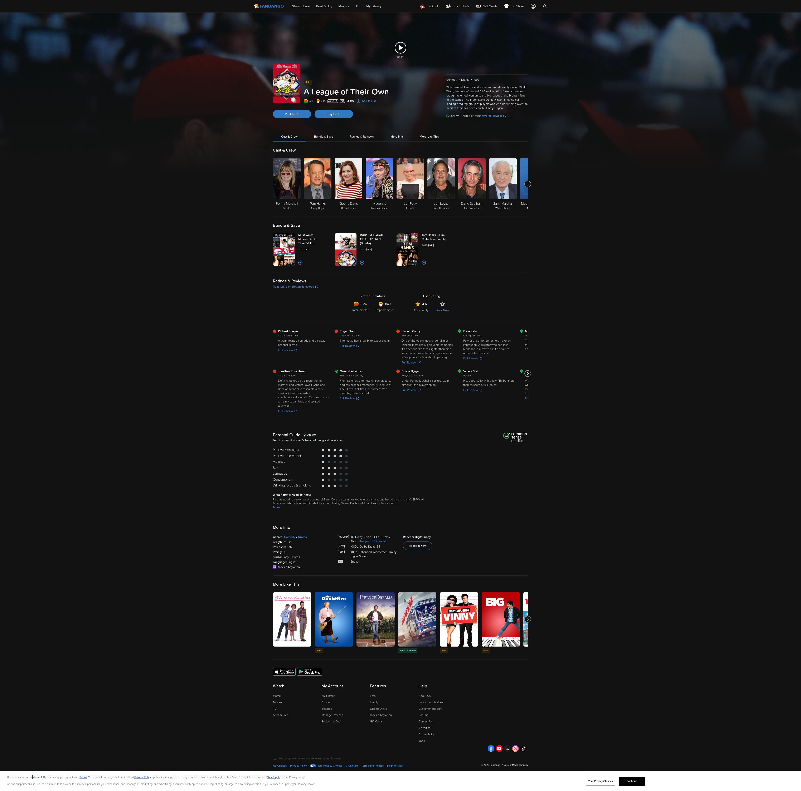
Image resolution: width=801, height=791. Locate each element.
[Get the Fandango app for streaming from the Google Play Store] (309, 671)
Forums (423, 715)
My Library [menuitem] (374, 6)
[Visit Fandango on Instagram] (515, 748)
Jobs (422, 741)
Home (277, 696)
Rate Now (442, 310)
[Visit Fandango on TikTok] (523, 748)
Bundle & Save (323, 136)
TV (275, 709)
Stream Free (280, 715)
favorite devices (492, 116)
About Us (425, 696)
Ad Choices (280, 765)
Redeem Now (417, 546)
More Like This (429, 136)
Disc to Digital (379, 709)
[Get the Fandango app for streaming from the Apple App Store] (284, 671)
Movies (277, 702)
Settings (327, 709)
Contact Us (426, 721)
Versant (37, 777)
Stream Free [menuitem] (301, 6)
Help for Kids (395, 765)
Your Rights (273, 777)
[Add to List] (300, 263)
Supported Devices (431, 702)
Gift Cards (376, 721)
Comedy (289, 537)
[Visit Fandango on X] (507, 748)
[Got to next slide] (527, 184)
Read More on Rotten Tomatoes (293, 286)
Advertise (425, 728)
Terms (83, 777)
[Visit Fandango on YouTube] (499, 748)
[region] (400, 781)
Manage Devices (332, 715)
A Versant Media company (515, 765)
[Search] (545, 6)
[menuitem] (486, 6)
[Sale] (334, 619)
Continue (631, 781)
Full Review (285, 350)
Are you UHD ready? (372, 541)
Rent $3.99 (292, 114)
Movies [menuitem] (343, 6)
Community (421, 310)
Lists (372, 696)
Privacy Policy (298, 765)
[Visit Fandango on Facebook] (491, 748)
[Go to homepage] (269, 6)
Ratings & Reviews (362, 136)
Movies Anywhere (381, 715)
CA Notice (352, 765)
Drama (302, 537)
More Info (396, 136)
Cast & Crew (289, 136)
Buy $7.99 (333, 114)
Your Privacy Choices (329, 765)
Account (327, 702)
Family (374, 702)
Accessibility (426, 734)
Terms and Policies (372, 765)
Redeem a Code (332, 721)
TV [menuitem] (357, 6)
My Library (328, 696)
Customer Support (430, 709)
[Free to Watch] (417, 619)
